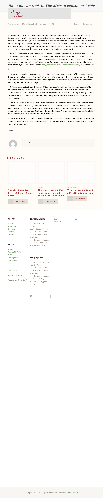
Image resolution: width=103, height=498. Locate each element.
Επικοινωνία (12, 260)
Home (10, 223)
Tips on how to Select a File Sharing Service (80, 191)
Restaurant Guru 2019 (17, 280)
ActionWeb (73, 492)
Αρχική (10, 249)
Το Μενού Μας (13, 255)
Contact (11, 234)
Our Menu (12, 229)
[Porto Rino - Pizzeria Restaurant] (16, 13)
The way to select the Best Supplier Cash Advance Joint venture (51, 193)
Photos (11, 231)
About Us (12, 226)
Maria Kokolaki (28, 24)
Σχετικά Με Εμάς (14, 252)
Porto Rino (12, 270)
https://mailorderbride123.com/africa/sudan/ (60, 65)
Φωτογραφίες (13, 257)
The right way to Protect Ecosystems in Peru (21, 193)
